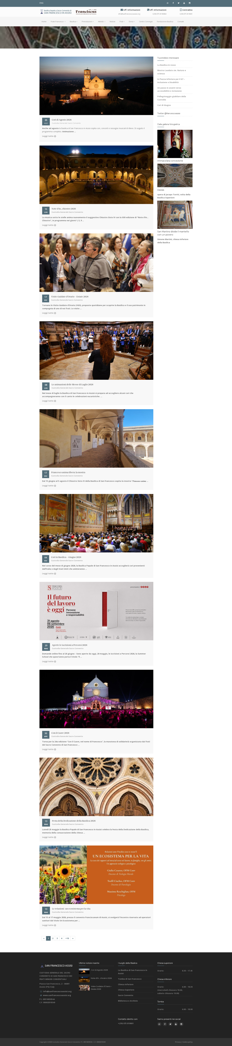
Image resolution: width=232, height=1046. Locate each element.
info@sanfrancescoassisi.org (129, 14)
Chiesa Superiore (126, 989)
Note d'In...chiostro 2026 (64, 209)
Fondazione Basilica (165, 21)
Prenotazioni (87, 21)
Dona (131, 21)
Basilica (73, 21)
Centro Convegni (146, 21)
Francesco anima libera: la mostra (68, 472)
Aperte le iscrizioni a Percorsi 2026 (69, 645)
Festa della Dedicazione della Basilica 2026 (74, 821)
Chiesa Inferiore (125, 984)
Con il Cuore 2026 (60, 733)
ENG (41, 3)
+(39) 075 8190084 (159, 14)
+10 (67, 938)
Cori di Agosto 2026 (62, 120)
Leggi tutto (47, 136)
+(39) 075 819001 (186, 14)
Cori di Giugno (164, 105)
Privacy (178, 1042)
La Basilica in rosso (166, 65)
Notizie (112, 21)
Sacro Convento (125, 995)
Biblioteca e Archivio (128, 1001)
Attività (101, 21)
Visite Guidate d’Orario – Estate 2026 (69, 297)
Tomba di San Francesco (130, 979)
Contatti (180, 21)
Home (44, 21)
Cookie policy (187, 1042)
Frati (121, 21)
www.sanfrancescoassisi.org (57, 995)
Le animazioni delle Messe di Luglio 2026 (72, 385)
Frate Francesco (57, 21)
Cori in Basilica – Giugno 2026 (66, 557)
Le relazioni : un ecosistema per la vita (71, 909)
